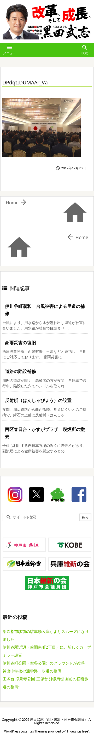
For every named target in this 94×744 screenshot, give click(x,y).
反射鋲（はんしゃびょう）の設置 (38, 400)
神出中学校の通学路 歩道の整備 (32, 670)
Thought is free (77, 731)
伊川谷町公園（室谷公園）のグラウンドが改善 (44, 663)
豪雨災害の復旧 (20, 342)
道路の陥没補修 (20, 371)
